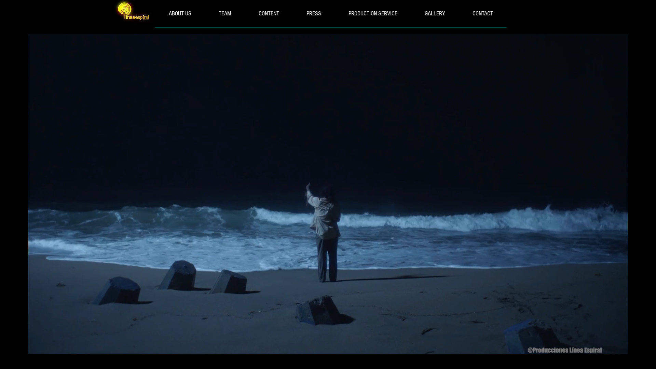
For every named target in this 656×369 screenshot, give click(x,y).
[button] (619, 346)
